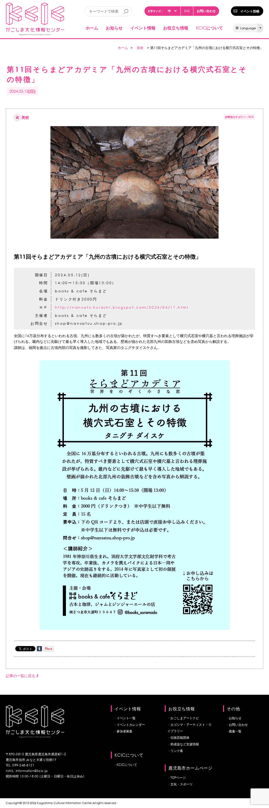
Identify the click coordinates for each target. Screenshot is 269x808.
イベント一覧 (126, 718)
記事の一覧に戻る (21, 675)
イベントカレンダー (131, 724)
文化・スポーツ (181, 784)
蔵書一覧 (235, 731)
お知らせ (114, 27)
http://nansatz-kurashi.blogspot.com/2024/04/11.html (122, 307)
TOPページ (178, 777)
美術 (140, 48)
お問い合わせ (206, 11)
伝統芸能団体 (179, 737)
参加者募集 (124, 731)
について (209, 28)
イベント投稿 (249, 11)
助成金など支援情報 (184, 744)
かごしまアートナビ (184, 718)
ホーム (92, 27)
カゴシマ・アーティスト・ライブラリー (189, 727)
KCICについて (127, 764)
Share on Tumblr (39, 648)
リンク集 (176, 750)
